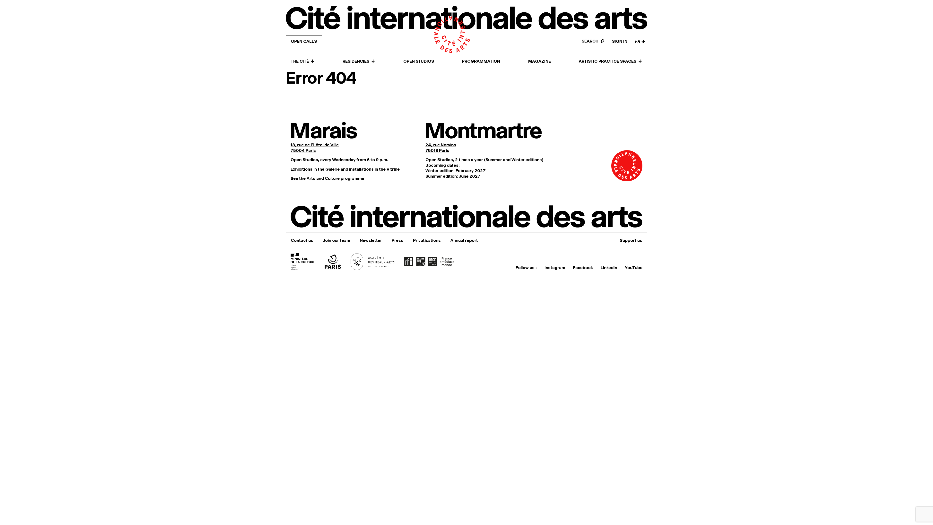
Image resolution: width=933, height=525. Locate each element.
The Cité (303, 61)
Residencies (359, 61)
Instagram (554, 267)
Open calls (304, 41)
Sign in (619, 41)
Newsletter (371, 240)
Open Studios (418, 61)
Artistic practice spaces (610, 61)
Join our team (336, 240)
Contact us (302, 240)
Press (397, 240)
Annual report (464, 240)
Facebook (583, 267)
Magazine (539, 61)
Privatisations (427, 240)
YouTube (633, 267)
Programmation (481, 61)
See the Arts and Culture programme (327, 178)
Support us (631, 240)
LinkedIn (609, 267)
